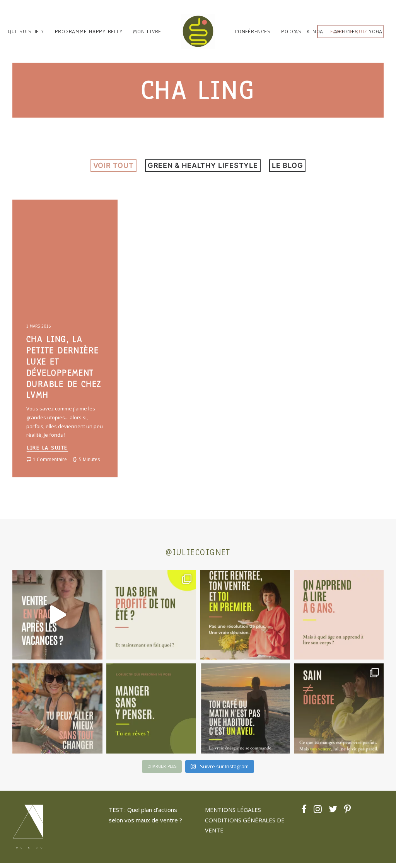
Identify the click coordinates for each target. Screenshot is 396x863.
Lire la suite (47, 447)
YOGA (375, 31)
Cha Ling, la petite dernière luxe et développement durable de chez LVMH (63, 367)
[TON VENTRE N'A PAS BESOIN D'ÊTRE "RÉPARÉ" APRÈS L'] (151, 615)
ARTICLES (346, 31)
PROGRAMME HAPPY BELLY (89, 31)
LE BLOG (287, 165)
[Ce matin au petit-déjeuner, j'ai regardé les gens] (245, 708)
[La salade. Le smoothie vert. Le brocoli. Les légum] (339, 708)
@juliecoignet (198, 552)
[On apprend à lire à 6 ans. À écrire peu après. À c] (339, 615)
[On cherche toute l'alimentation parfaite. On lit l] (151, 708)
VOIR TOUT (113, 165)
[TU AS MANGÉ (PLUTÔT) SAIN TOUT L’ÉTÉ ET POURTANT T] (57, 615)
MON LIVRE (147, 31)
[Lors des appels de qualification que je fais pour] (57, 708)
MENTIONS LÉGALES (233, 809)
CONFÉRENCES (252, 31)
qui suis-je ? (26, 31)
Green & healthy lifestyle (203, 165)
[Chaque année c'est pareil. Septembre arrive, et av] (245, 615)
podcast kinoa (302, 31)
